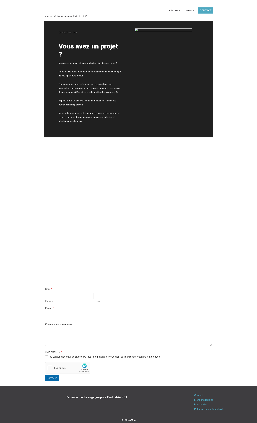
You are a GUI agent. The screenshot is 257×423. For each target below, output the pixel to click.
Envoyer (52, 378)
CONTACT (205, 10)
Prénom (49, 301)
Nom (99, 301)
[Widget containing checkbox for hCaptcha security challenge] (67, 367)
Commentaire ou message (59, 324)
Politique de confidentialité (209, 409)
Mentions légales (203, 399)
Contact (198, 395)
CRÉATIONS (174, 10)
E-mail (49, 308)
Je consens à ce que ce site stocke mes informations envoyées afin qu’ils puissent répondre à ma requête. (105, 356)
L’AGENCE (189, 10)
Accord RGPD (53, 351)
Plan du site (200, 404)
